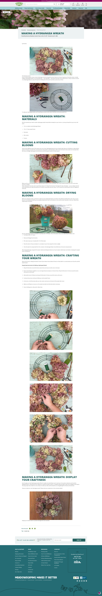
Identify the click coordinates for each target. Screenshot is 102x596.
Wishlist (16, 551)
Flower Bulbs (30, 562)
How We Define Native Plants (60, 557)
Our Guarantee (18, 558)
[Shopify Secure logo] (76, 578)
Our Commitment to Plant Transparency (59, 554)
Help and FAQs (18, 560)
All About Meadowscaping (46, 558)
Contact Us (17, 562)
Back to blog (6, 12)
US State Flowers (44, 562)
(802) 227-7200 (77, 556)
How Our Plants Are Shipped (21, 556)
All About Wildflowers (45, 556)
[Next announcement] (86, 0)
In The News (56, 565)
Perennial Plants (31, 558)
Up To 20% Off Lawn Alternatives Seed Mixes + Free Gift (51, 0)
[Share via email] (35, 528)
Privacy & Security (31, 580)
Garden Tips (26, 531)
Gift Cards (30, 565)
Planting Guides (44, 551)
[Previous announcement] (15, 0)
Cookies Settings (18, 567)
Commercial (30, 569)
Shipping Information (19, 553)
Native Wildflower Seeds (33, 553)
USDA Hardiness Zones (45, 560)
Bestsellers (30, 571)
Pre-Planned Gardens (32, 560)
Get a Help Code (18, 571)
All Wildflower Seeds (32, 551)
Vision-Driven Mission (58, 559)
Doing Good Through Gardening (58, 562)
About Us (56, 551)
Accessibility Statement (19, 565)
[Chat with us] (99, 593)
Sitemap (16, 569)
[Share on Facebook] (32, 528)
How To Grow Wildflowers (46, 553)
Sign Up (79, 540)
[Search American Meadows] (54, 4)
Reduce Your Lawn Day (45, 565)
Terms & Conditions (38, 580)
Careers (55, 567)
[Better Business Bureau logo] (83, 578)
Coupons (30, 567)
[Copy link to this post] (29, 528)
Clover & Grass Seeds (32, 556)
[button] (86, 4)
